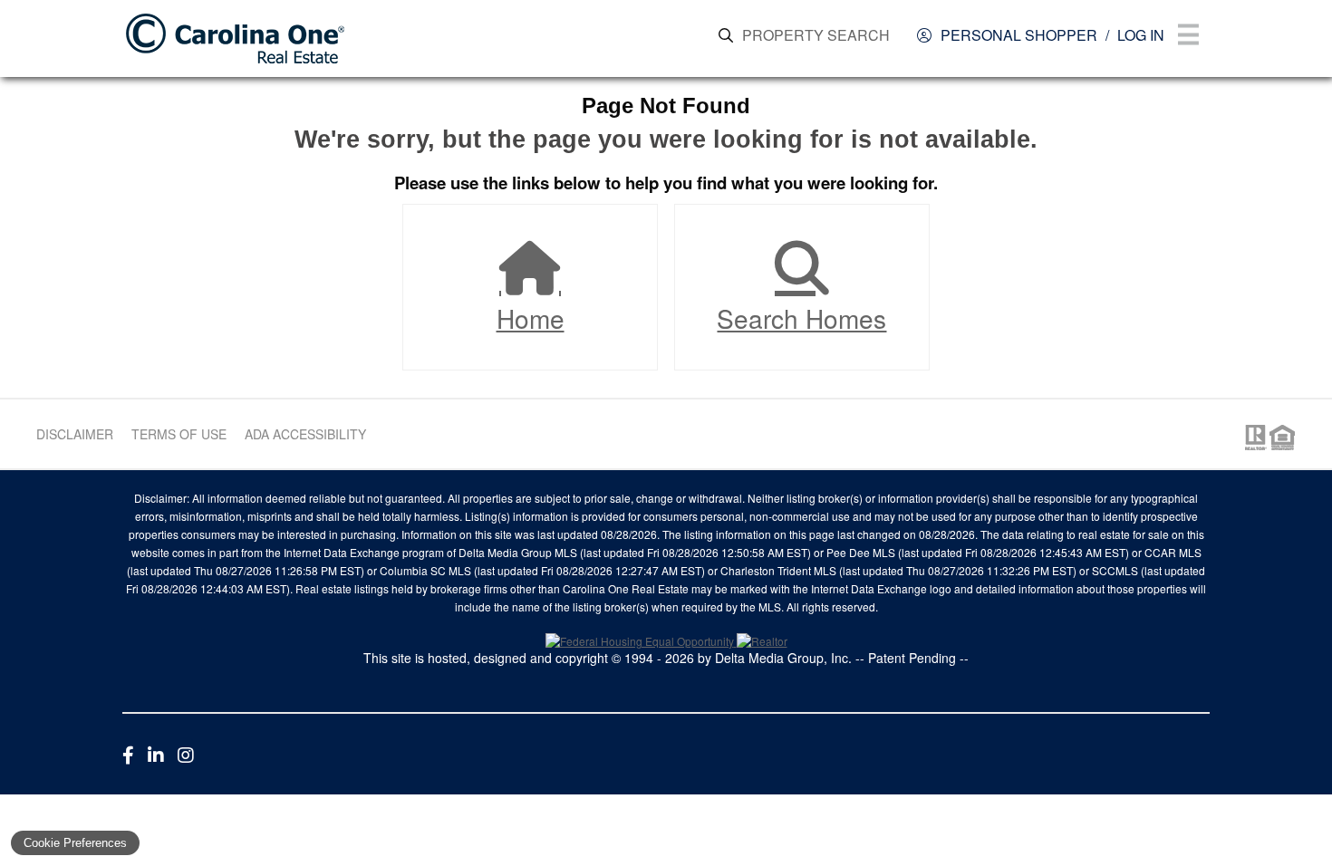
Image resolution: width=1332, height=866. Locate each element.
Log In (1140, 34)
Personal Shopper (1019, 34)
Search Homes (801, 318)
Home (531, 318)
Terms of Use (179, 434)
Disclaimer (74, 434)
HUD (1286, 437)
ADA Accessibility (305, 434)
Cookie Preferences (75, 843)
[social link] (128, 754)
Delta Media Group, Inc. (783, 658)
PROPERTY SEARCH (816, 34)
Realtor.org (1254, 437)
